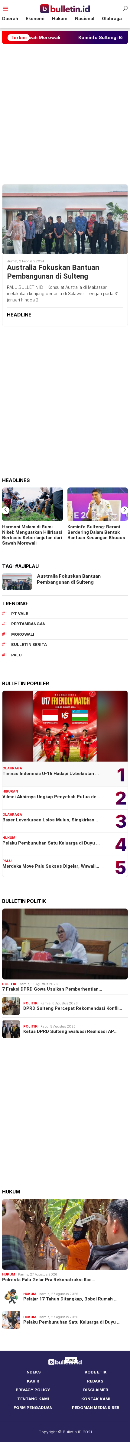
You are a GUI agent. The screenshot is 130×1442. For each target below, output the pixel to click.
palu (16, 654)
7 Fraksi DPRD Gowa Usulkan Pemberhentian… (52, 989)
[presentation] (5, 510)
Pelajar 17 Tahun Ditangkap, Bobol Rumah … (70, 1299)
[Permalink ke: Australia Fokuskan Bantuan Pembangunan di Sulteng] (65, 219)
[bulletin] (65, 8)
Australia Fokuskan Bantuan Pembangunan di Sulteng (53, 272)
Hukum (8, 838)
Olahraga (12, 768)
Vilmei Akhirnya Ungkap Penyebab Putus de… (51, 796)
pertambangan (28, 623)
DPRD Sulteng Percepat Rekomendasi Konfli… (72, 1008)
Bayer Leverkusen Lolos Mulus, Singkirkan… (50, 820)
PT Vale (19, 613)
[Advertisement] (65, 114)
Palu (6, 861)
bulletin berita (29, 644)
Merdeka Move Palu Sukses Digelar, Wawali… (50, 866)
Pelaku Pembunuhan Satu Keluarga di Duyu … (51, 843)
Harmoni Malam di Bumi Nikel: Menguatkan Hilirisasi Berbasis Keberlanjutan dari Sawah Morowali (32, 535)
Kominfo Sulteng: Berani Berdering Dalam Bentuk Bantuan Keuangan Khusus (96, 532)
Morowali (22, 634)
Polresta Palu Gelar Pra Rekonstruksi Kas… (48, 1279)
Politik (9, 984)
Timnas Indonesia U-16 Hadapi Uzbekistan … (50, 773)
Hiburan (10, 791)
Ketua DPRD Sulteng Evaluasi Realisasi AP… (70, 1031)
